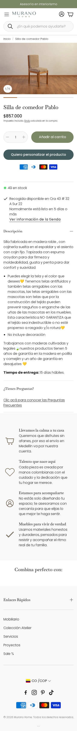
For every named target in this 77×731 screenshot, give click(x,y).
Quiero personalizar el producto (38, 154)
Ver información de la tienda (35, 219)
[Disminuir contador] (7, 137)
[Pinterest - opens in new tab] (42, 692)
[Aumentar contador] (24, 137)
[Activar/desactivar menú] (6, 14)
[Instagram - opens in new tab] (34, 692)
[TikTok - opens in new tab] (51, 692)
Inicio (7, 39)
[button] (38, 26)
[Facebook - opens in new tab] (25, 692)
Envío (27, 120)
